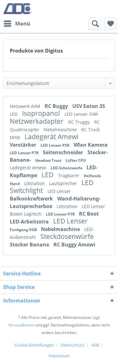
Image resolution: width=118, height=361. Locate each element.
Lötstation (35, 183)
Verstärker (23, 144)
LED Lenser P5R (55, 145)
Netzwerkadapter (37, 121)
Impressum (59, 355)
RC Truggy (79, 122)
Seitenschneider (63, 152)
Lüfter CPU (75, 160)
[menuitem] (16, 23)
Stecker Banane (30, 244)
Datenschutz (72, 345)
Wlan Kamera (91, 144)
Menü (22, 23)
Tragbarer (69, 175)
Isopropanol (41, 113)
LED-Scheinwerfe (67, 168)
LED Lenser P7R (25, 152)
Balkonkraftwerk (32, 198)
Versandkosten (21, 325)
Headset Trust (48, 160)
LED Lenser (59, 191)
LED (14, 114)
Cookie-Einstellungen (34, 345)
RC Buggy (57, 106)
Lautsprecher (63, 183)
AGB (95, 345)
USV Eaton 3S (88, 106)
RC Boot (89, 213)
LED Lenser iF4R (81, 114)
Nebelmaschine (61, 130)
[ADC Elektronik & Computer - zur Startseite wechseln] (17, 8)
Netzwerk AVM (26, 106)
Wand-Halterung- (78, 198)
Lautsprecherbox (31, 206)
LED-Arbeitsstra (30, 221)
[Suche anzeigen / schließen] (94, 23)
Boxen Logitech (26, 214)
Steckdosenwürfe (67, 236)
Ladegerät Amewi (51, 136)
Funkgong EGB (24, 229)
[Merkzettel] (110, 23)
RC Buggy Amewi (74, 244)
